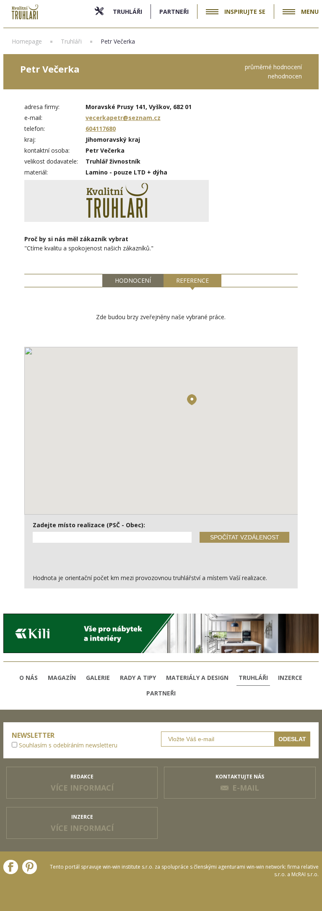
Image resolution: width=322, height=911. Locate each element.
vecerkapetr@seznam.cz (123, 118)
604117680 (101, 129)
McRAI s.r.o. (305, 874)
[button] (192, 400)
